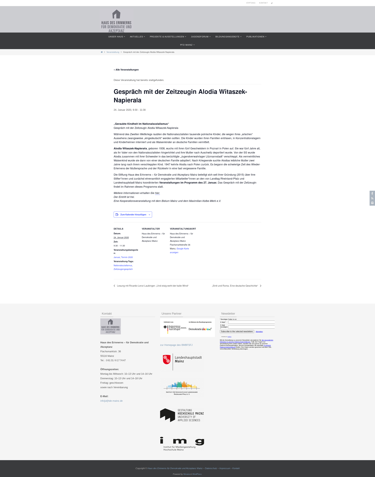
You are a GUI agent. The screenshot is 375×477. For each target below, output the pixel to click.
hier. (157, 193)
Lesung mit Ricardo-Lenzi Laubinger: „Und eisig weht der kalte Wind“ (152, 285)
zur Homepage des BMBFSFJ (176, 345)
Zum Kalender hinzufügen (133, 214)
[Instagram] (372, 203)
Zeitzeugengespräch (123, 269)
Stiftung (250, 3)
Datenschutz (211, 468)
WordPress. (197, 474)
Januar (117, 257)
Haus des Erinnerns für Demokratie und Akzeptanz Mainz (175, 468)
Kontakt (263, 3)
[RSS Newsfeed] (372, 198)
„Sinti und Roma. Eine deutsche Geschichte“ (235, 285)
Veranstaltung (112, 52)
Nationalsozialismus (123, 265)
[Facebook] (372, 193)
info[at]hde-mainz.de (111, 400)
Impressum (224, 468)
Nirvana (186, 474)
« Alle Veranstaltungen (126, 69)
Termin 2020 (127, 257)
